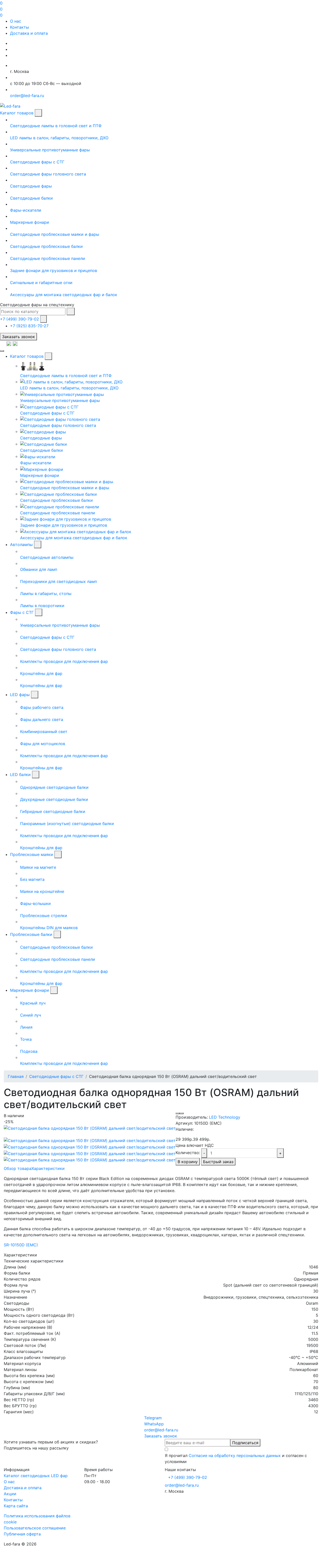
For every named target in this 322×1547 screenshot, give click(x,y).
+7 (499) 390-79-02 (19, 319)
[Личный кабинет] (3, 343)
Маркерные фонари (29, 990)
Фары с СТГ (22, 612)
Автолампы (21, 544)
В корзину (188, 1161)
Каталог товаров (16, 112)
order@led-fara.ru (182, 1485)
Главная (16, 1076)
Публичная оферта (22, 1533)
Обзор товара (17, 1168)
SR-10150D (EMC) (21, 1244)
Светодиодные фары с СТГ (56, 1076)
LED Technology (224, 1117)
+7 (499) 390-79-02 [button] (187, 1477)
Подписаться (245, 1442)
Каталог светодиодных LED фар (36, 1475)
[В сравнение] (182, 1113)
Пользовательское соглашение (35, 1527)
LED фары (20, 694)
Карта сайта (16, 1505)
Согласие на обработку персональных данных (235, 1455)
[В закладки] (178, 1113)
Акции (10, 1493)
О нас (15, 21)
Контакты (19, 27)
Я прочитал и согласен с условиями (236, 1458)
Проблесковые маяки (31, 854)
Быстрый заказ (218, 1161)
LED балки (20, 774)
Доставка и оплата (29, 33)
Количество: (188, 1152)
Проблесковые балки (31, 934)
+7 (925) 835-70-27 (29, 325)
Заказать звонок (18, 336)
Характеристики (48, 1168)
